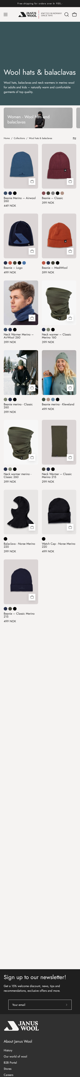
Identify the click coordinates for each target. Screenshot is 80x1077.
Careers (8, 1075)
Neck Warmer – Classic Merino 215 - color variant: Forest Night (43, 469)
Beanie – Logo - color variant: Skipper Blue (24, 263)
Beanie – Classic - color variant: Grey (53, 193)
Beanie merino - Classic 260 (18, 406)
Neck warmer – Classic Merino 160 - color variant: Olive (48, 329)
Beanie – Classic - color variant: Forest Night (48, 193)
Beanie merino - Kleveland (58, 404)
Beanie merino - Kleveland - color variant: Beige (48, 399)
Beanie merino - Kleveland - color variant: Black (57, 399)
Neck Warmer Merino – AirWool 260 (19, 336)
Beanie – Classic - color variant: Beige (62, 193)
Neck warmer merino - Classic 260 (17, 476)
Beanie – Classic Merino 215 (19, 615)
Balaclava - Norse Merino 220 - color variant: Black (5, 539)
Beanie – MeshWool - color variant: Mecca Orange (43, 263)
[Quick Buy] (32, 181)
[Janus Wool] (40, 14)
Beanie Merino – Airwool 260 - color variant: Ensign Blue (5, 193)
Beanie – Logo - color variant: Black (19, 263)
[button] (66, 14)
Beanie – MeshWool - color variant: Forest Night (53, 263)
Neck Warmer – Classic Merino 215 (57, 476)
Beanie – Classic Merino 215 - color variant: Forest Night (10, 609)
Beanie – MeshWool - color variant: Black (57, 263)
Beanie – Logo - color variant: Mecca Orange (10, 263)
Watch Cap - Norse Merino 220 (58, 545)
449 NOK (10, 205)
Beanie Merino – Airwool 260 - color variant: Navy (10, 193)
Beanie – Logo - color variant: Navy (5, 263)
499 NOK (10, 272)
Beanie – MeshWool (55, 267)
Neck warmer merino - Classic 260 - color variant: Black (15, 469)
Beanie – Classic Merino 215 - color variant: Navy (5, 609)
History (8, 1050)
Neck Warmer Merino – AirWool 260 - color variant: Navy (10, 329)
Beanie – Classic (52, 198)
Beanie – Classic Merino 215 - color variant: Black (15, 609)
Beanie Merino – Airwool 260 (20, 200)
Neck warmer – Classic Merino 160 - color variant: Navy (43, 329)
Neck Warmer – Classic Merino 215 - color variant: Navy (48, 469)
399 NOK (48, 202)
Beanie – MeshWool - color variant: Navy (48, 263)
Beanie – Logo (13, 267)
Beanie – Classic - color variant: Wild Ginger (43, 193)
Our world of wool (15, 1056)
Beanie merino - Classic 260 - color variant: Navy (10, 399)
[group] (40, 3)
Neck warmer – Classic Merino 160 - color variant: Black (53, 329)
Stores (7, 1069)
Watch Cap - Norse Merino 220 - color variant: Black (43, 539)
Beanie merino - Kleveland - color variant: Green (43, 399)
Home (7, 138)
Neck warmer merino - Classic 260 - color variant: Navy (5, 469)
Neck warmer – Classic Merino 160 (56, 336)
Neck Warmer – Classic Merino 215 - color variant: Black (53, 469)
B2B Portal (10, 1062)
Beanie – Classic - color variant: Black (57, 193)
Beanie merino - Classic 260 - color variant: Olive (5, 399)
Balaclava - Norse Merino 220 (19, 545)
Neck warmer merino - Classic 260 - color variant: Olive (10, 469)
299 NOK (48, 481)
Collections (19, 138)
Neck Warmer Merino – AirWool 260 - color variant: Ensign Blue (5, 329)
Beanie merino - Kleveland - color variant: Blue (53, 399)
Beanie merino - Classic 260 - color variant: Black (15, 399)
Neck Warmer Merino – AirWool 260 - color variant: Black (15, 329)
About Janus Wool (18, 1041)
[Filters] (74, 138)
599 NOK (48, 272)
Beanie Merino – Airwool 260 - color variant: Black (15, 193)
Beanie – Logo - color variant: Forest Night (15, 263)
